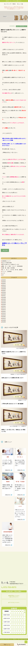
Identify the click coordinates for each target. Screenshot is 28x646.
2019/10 (4, 315)
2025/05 (4, 294)
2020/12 (4, 309)
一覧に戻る (5, 250)
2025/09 (4, 287)
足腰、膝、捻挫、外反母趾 (8, 268)
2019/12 (4, 313)
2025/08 (4, 288)
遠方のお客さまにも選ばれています (10, 264)
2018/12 (4, 318)
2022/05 (4, 304)
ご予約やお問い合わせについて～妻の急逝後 (12, 403)
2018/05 (4, 322)
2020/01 (4, 311)
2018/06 (4, 320)
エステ (3, 273)
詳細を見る (8, 470)
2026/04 (4, 280)
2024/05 (4, 299)
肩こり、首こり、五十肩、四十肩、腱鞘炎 (12, 269)
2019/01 (4, 316)
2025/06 (4, 292)
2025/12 (4, 285)
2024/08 (4, 297)
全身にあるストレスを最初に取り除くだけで (12, 377)
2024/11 (4, 295)
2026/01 (4, 283)
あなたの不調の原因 (7, 262)
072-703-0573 (9, 587)
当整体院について (6, 261)
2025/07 (4, 290)
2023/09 (4, 301)
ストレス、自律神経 (7, 271)
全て (3, 275)
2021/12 (4, 308)
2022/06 (4, 302)
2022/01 (4, 306)
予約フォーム (7, 644)
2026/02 (4, 281)
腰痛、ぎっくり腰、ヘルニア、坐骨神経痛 (12, 266)
